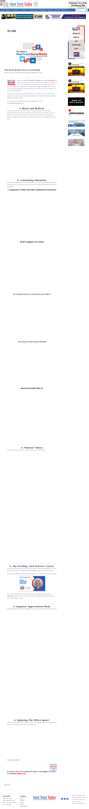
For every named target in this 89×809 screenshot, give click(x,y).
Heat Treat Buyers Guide (9, 802)
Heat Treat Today (7, 798)
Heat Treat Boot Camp (9, 800)
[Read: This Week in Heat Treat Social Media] (32, 53)
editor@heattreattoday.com (15, 103)
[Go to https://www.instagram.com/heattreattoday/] (67, 799)
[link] (3, 10)
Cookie (22, 804)
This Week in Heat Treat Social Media (22, 69)
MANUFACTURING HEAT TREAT (33, 72)
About (21, 798)
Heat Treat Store (7, 804)
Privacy (22, 802)
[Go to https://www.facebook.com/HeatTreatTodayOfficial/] (65, 799)
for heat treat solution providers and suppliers (31, 771)
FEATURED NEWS (20, 72)
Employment (23, 806)
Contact (22, 800)
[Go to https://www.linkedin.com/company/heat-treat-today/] (62, 799)
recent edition (15, 573)
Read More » (7, 785)
